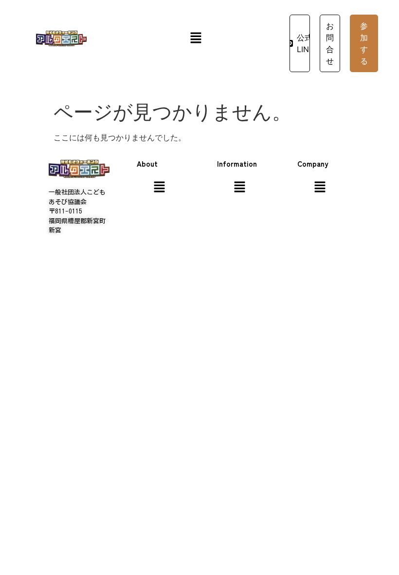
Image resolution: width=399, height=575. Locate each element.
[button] (195, 38)
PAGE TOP (381, 549)
